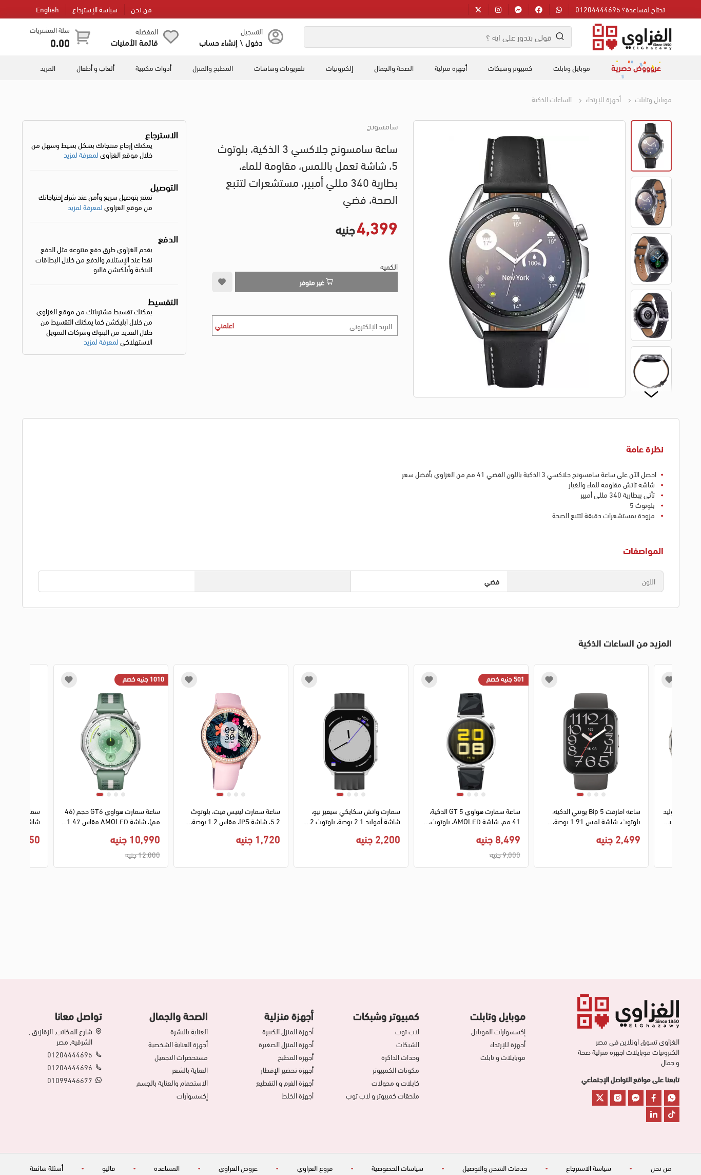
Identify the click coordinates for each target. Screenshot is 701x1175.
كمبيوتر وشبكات (510, 68)
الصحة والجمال (394, 68)
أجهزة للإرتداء (602, 98)
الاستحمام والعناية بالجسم (172, 1082)
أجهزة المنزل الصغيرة (286, 1044)
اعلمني (224, 324)
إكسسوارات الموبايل (498, 1031)
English (47, 9)
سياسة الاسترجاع (588, 1167)
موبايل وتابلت (571, 68)
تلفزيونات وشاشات (279, 68)
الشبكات (407, 1044)
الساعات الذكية (552, 98)
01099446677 (69, 1080)
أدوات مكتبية (153, 68)
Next (37, 769)
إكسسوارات (192, 1095)
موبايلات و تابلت (502, 1057)
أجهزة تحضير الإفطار (287, 1070)
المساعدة (167, 1167)
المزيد (47, 68)
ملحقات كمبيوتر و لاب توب (382, 1095)
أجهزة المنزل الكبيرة (288, 1031)
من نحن (141, 9)
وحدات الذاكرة (400, 1057)
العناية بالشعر (190, 1070)
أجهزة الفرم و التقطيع (285, 1082)
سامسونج (382, 125)
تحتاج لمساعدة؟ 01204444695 (620, 9)
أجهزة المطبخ (296, 1057)
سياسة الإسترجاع (95, 9)
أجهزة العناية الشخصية (178, 1044)
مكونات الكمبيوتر (396, 1070)
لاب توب (407, 1031)
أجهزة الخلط (298, 1095)
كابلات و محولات (395, 1082)
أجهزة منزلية (451, 68)
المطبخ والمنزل (212, 68)
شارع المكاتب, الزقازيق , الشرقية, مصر (60, 1036)
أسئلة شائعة (46, 1167)
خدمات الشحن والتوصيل (494, 1167)
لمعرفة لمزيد (81, 154)
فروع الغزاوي (315, 1167)
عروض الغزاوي (238, 1167)
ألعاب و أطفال (95, 68)
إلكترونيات (339, 68)
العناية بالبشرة (189, 1031)
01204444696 (69, 1067)
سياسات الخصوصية (397, 1167)
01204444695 (69, 1054)
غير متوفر (313, 281)
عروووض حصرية (636, 67)
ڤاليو (108, 1167)
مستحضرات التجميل (181, 1057)
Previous (664, 769)
